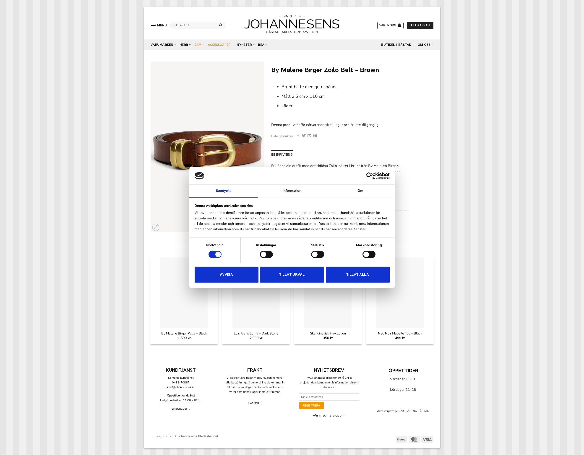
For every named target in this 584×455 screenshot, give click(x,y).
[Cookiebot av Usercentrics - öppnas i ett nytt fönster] (370, 175)
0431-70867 (181, 382)
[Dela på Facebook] (298, 136)
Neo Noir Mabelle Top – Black (400, 333)
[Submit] (220, 25)
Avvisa (226, 275)
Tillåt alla (357, 275)
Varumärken (162, 44)
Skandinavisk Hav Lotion (328, 333)
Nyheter (244, 44)
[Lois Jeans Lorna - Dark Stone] (256, 292)
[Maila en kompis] (309, 136)
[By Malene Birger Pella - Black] (184, 292)
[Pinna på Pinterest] (315, 136)
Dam (198, 44)
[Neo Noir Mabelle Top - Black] (400, 292)
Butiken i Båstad (396, 44)
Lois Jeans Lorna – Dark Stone (256, 333)
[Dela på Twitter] (304, 136)
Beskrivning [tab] (282, 154)
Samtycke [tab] (224, 191)
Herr (184, 44)
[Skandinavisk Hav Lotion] (328, 292)
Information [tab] (292, 191)
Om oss (424, 44)
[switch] (266, 254)
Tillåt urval (292, 275)
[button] (159, 25)
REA (261, 44)
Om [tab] (360, 191)
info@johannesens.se (181, 387)
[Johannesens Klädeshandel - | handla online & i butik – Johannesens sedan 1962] (292, 23)
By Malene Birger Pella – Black (184, 333)
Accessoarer (219, 44)
